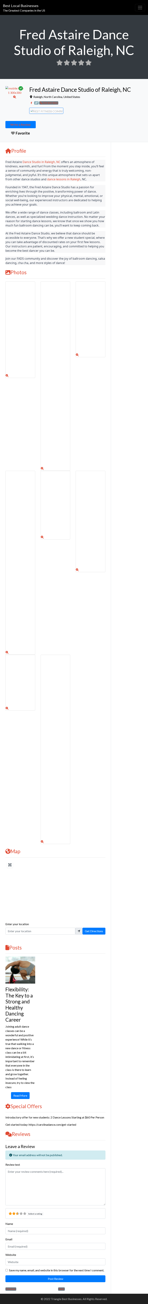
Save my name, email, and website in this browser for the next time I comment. (56, 1270)
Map (15, 851)
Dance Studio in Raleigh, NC (41, 162)
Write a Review (20, 124)
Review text (12, 1164)
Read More (20, 1095)
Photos (18, 272)
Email (8, 1239)
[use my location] (78, 931)
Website (10, 1254)
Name (9, 1223)
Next (61, 1289)
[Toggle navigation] (140, 7)
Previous (10, 1289)
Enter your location (17, 924)
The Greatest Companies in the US (24, 10)
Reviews (21, 1134)
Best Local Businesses (20, 5)
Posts (15, 947)
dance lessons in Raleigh (63, 179)
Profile (18, 151)
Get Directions (94, 931)
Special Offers (26, 1106)
